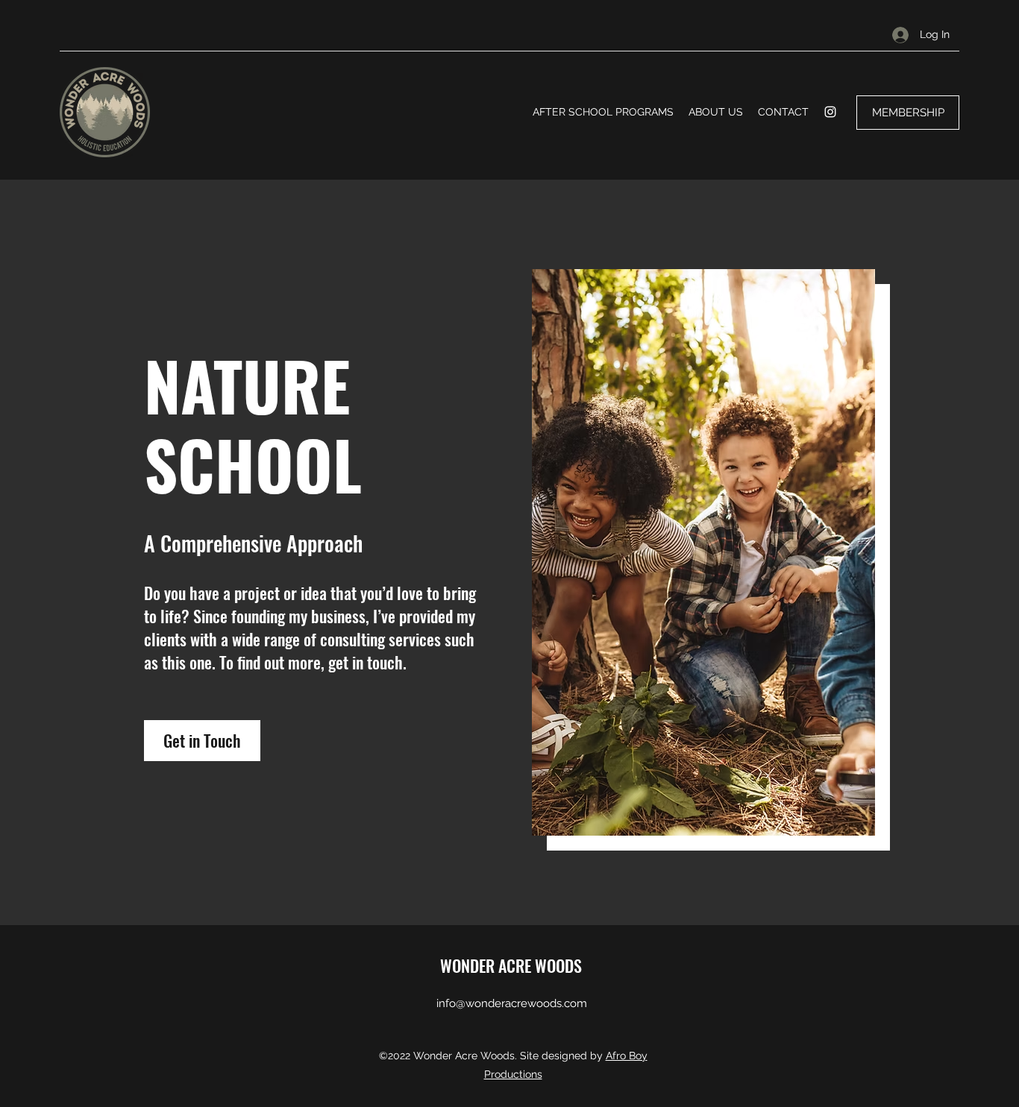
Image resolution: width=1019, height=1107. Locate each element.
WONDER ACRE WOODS (511, 965)
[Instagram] (830, 111)
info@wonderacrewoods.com (511, 1003)
